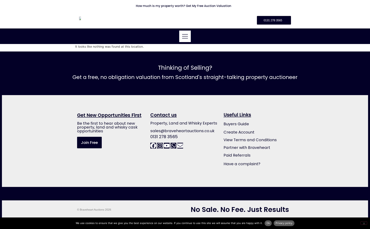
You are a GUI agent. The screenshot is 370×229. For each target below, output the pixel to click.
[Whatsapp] (173, 146)
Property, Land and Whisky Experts (183, 123)
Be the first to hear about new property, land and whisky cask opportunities (107, 127)
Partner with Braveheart (247, 147)
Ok (268, 223)
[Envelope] (180, 146)
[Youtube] (167, 146)
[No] (364, 223)
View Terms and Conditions (250, 140)
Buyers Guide (236, 124)
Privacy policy (284, 223)
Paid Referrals (237, 155)
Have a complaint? (242, 164)
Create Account (239, 132)
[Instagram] (160, 146)
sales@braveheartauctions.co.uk (182, 131)
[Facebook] (153, 146)
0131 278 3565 (164, 137)
